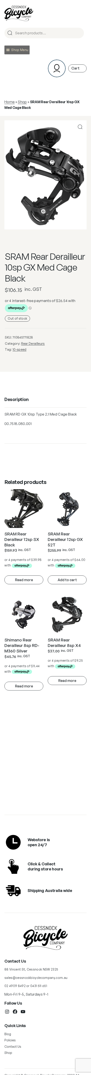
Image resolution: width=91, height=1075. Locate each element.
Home (9, 102)
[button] (19, 50)
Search (78, 33)
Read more (24, 580)
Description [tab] (16, 399)
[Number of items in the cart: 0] (77, 68)
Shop (22, 102)
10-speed (20, 349)
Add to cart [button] (67, 580)
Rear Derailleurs (33, 343)
